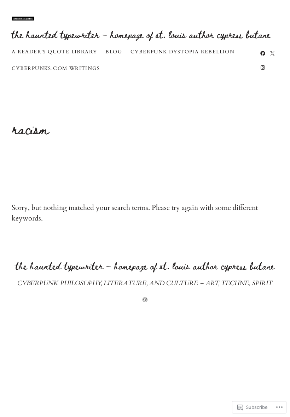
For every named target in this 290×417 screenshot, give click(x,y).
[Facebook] (263, 53)
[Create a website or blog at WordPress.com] (145, 300)
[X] (272, 53)
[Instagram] (263, 67)
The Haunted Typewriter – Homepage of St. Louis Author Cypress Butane (141, 34)
